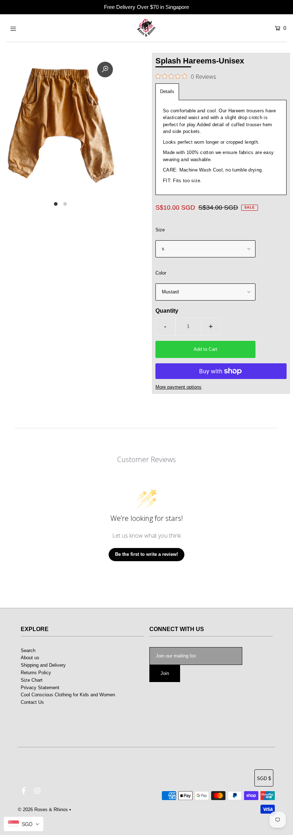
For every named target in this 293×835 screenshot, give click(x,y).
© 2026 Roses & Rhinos (43, 809)
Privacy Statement (40, 687)
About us (30, 657)
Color (160, 273)
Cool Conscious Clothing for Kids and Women (68, 694)
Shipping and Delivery (43, 665)
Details (167, 91)
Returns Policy (36, 672)
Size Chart (32, 680)
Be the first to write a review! (146, 554)
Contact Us (32, 702)
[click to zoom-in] (105, 69)
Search (28, 650)
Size (160, 229)
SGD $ (264, 778)
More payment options (178, 387)
